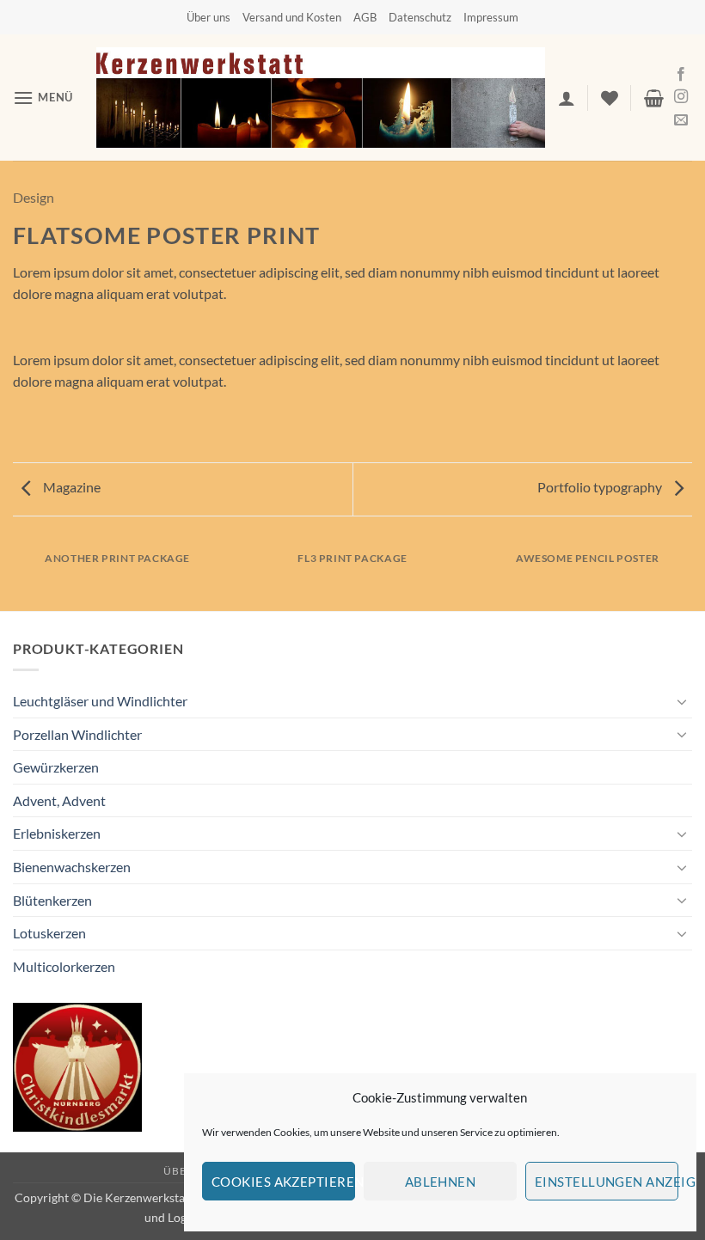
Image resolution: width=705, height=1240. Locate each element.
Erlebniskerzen (57, 833)
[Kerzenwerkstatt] (320, 97)
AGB (365, 17)
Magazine (70, 487)
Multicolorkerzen (64, 966)
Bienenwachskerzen (72, 866)
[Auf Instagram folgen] (681, 97)
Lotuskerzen (49, 933)
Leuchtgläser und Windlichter (100, 701)
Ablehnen (440, 1181)
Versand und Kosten (291, 17)
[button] (43, 97)
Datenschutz (420, 17)
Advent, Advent (59, 800)
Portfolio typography (601, 487)
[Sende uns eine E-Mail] (681, 120)
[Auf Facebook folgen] (681, 74)
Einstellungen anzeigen (606, 1181)
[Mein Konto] (566, 98)
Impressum (490, 17)
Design (33, 197)
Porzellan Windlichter (77, 734)
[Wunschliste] (609, 98)
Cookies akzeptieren (283, 1181)
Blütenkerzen (52, 900)
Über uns (208, 17)
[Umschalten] (681, 701)
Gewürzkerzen (56, 767)
